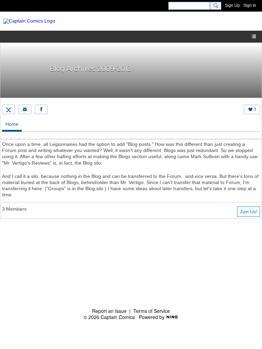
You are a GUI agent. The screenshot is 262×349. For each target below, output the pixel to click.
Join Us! (248, 211)
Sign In (249, 5)
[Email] (24, 109)
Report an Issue (109, 310)
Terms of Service (151, 310)
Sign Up (232, 5)
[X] (8, 109)
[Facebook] (41, 109)
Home (11, 124)
